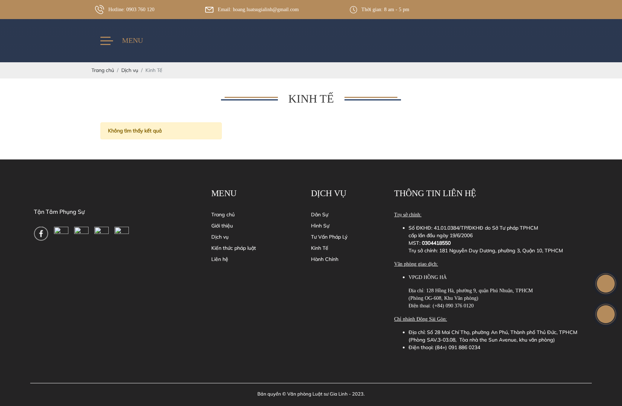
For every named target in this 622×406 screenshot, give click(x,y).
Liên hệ (219, 259)
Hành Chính (324, 259)
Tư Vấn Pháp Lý (329, 237)
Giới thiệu (222, 225)
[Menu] (106, 41)
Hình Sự (320, 225)
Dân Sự (319, 214)
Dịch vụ (220, 237)
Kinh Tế (319, 248)
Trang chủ (223, 214)
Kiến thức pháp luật (233, 248)
